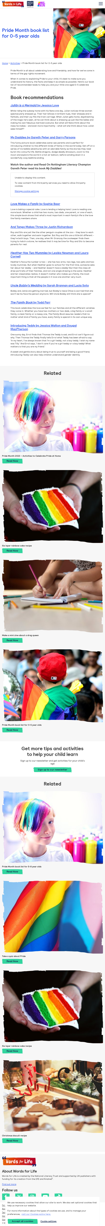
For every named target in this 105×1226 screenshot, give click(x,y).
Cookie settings (48, 1221)
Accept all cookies (22, 1221)
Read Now (15, 460)
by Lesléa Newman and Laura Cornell (49, 254)
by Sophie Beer (35, 204)
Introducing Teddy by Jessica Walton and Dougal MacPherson (44, 327)
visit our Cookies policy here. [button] (36, 1214)
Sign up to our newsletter (52, 769)
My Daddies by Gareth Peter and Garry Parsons (43, 137)
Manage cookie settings (27, 191)
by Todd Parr (30, 302)
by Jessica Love (35, 105)
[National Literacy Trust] (30, 4)
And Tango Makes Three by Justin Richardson (42, 227)
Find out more (9, 1184)
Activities (15, 63)
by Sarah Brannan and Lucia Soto (50, 285)
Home (5, 63)
